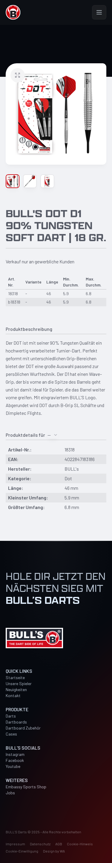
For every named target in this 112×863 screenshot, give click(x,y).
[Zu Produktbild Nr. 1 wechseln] (12, 181)
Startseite (15, 677)
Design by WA (54, 851)
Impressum (15, 844)
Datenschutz (40, 844)
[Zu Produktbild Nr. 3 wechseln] (47, 181)
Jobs (10, 792)
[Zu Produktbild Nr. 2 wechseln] (30, 181)
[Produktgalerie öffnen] (56, 114)
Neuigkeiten (16, 689)
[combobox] (52, 435)
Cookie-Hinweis (80, 844)
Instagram (15, 754)
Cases (11, 733)
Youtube (13, 766)
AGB (58, 844)
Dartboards (16, 721)
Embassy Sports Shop (26, 786)
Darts (11, 715)
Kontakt (13, 695)
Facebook (15, 760)
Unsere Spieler (19, 683)
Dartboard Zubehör (23, 727)
